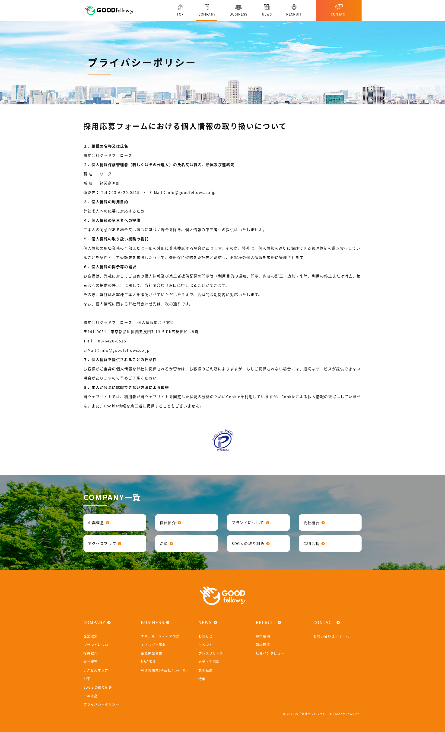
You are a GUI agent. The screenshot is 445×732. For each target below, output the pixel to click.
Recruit (266, 622)
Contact (324, 622)
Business (152, 622)
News (205, 622)
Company (94, 622)
